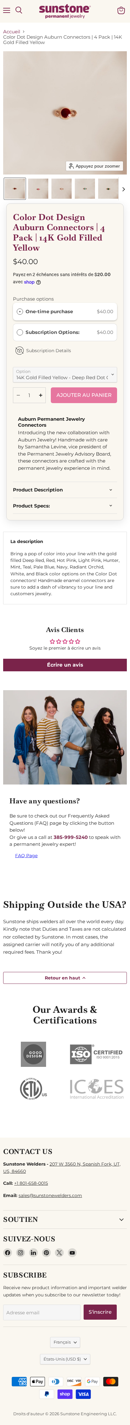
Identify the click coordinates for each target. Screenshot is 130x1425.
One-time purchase (49, 311)
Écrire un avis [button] (65, 665)
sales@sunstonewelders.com (50, 1195)
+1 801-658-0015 (31, 1183)
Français (62, 1342)
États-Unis (62, 1358)
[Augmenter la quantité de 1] (40, 395)
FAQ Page (26, 855)
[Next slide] (123, 188)
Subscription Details (48, 350)
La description (26, 541)
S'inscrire (100, 1312)
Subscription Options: (53, 332)
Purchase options (33, 299)
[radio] (20, 311)
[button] (15, 188)
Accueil (11, 31)
